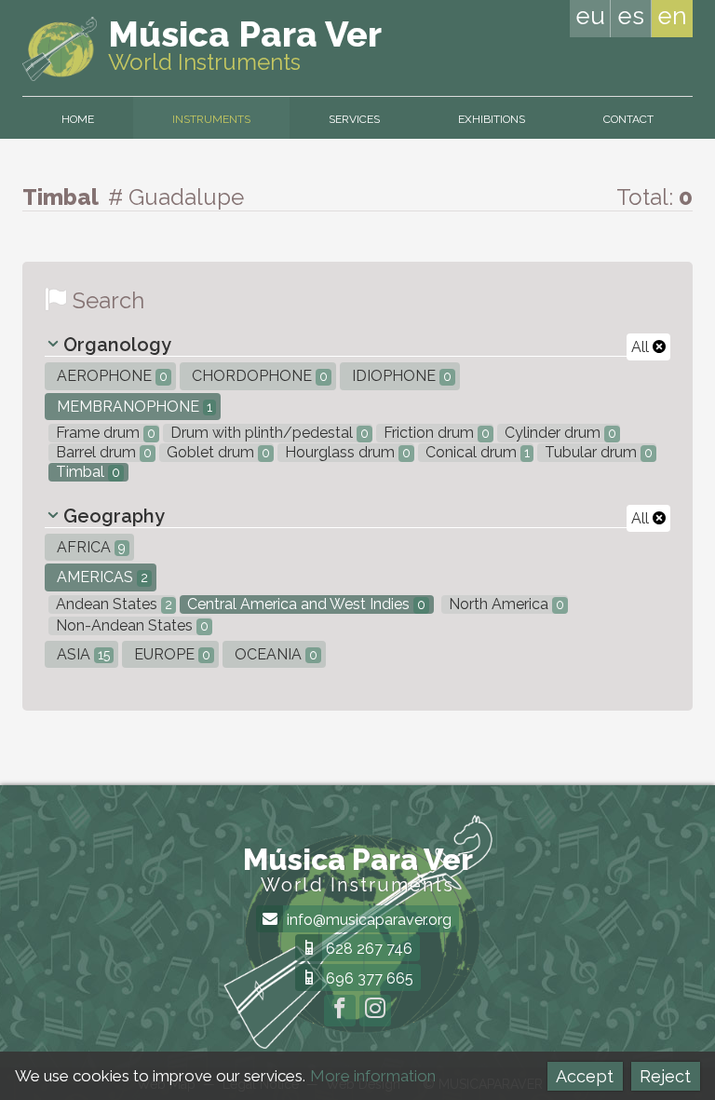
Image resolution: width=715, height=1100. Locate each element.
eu (590, 16)
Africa (89, 547)
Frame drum (103, 432)
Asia (81, 654)
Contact (628, 119)
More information (373, 1075)
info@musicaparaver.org (367, 920)
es (630, 16)
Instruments (211, 119)
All (642, 347)
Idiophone (400, 376)
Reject (665, 1076)
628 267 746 (367, 948)
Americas (100, 577)
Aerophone (110, 376)
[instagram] (375, 1010)
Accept (585, 1076)
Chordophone (258, 376)
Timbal (86, 472)
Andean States (112, 604)
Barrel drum (102, 452)
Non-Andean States (130, 625)
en (672, 16)
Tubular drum (597, 452)
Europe (170, 654)
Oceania (274, 654)
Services (354, 119)
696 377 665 (367, 978)
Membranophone (132, 406)
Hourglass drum (346, 452)
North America (504, 604)
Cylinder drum (558, 432)
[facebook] (340, 1010)
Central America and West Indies (304, 604)
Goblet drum (216, 452)
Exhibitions (491, 119)
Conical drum (476, 452)
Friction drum (435, 432)
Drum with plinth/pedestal (268, 432)
